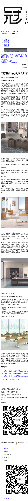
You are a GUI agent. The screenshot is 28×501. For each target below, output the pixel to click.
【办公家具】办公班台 (7, 57)
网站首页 (9, 61)
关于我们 (3, 62)
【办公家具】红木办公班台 (19, 56)
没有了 (8, 379)
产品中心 (8, 62)
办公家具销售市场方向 (12, 375)
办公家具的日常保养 (12, 370)
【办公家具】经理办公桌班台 (16, 54)
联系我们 (14, 62)
